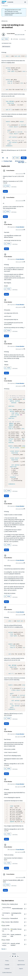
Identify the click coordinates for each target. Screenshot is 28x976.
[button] (3, 39)
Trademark (7, 968)
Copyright (7, 964)
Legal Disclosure (21, 964)
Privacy (7, 960)
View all (3, 949)
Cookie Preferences (7, 972)
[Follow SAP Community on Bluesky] (12, 956)
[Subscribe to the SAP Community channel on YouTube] (15, 956)
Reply (5, 191)
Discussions (5, 5)
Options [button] (25, 31)
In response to (16, 227)
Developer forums (9, 13)
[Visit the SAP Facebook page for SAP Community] (10, 956)
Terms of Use (21, 960)
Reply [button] (23, 157)
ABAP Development (6, 46)
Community (10, 2)
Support (21, 968)
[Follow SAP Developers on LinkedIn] (17, 956)
